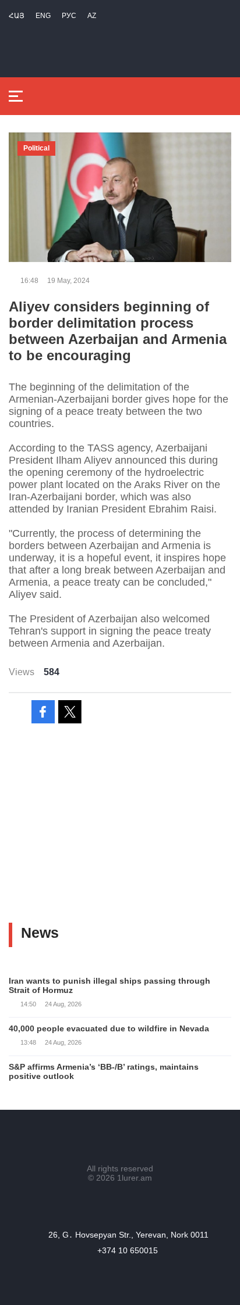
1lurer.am (134, 1177)
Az (91, 16)
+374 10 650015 (127, 1250)
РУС (69, 16)
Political (36, 148)
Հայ (16, 16)
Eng (43, 16)
